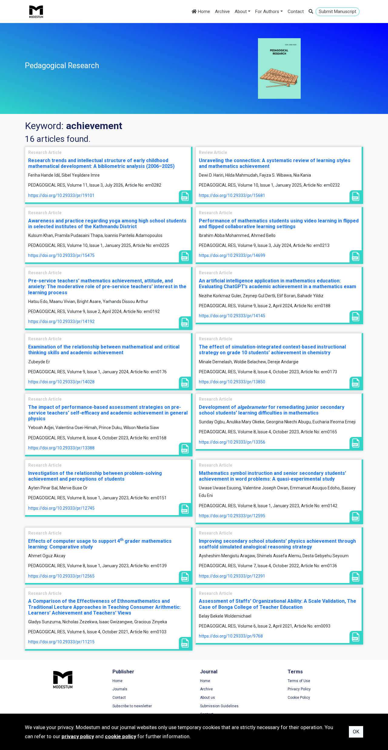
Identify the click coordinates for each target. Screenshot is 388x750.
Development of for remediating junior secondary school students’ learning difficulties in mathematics (271, 410)
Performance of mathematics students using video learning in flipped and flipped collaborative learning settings (279, 223)
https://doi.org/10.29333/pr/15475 (61, 255)
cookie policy (120, 736)
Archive (222, 11)
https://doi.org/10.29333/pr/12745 (61, 508)
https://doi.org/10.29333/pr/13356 (232, 442)
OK (356, 732)
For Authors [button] (267, 11)
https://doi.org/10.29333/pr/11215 (61, 641)
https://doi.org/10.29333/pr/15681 (232, 195)
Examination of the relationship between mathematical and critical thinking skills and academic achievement (103, 349)
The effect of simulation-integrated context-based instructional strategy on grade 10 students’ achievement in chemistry (272, 349)
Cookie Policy (299, 697)
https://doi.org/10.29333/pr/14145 (232, 315)
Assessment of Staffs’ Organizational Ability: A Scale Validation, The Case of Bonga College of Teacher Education (277, 604)
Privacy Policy (299, 689)
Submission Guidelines (219, 706)
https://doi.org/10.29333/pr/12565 (61, 576)
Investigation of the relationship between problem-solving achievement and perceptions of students (95, 476)
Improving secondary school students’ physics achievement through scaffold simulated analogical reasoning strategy (277, 544)
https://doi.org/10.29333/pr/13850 (232, 381)
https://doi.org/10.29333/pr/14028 (61, 381)
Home (203, 11)
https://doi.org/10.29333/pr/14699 (232, 255)
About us (207, 697)
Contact (296, 11)
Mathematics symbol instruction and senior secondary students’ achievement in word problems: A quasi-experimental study (272, 476)
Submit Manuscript (337, 11)
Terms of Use (299, 681)
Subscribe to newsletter (132, 706)
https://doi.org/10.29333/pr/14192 (61, 321)
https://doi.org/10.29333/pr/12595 (232, 515)
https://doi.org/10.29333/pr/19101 (61, 195)
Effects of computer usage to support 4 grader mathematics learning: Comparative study (100, 544)
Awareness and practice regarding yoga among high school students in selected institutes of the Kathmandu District (107, 223)
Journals (119, 689)
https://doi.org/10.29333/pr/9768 (231, 636)
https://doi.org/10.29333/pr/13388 (61, 447)
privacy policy (78, 736)
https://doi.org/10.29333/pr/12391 (232, 576)
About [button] (241, 11)
